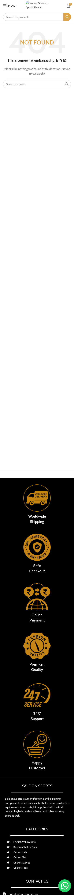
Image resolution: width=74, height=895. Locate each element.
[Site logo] (37, 5)
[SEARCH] (67, 17)
